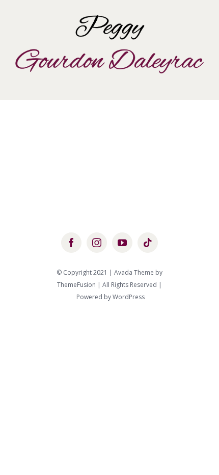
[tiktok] (148, 242)
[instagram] (97, 242)
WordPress (129, 297)
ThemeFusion (76, 284)
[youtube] (122, 242)
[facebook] (71, 242)
